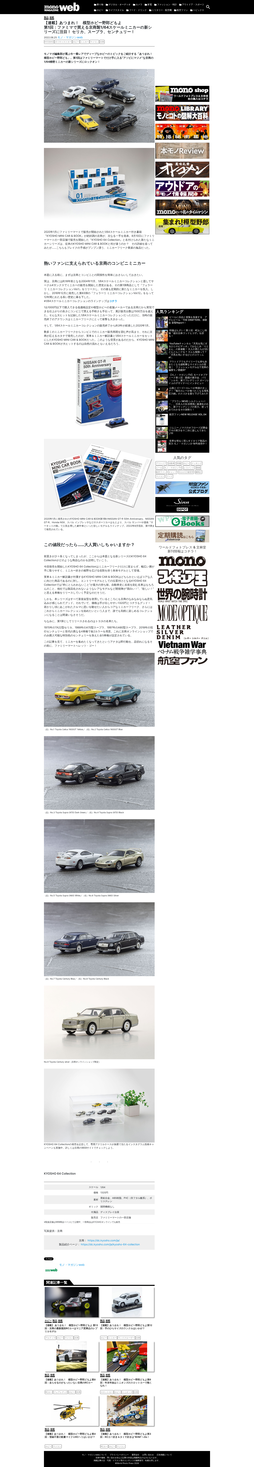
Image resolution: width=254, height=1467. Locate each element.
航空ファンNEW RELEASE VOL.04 (187, 414)
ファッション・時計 (167, 4)
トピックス (198, 10)
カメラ (139, 4)
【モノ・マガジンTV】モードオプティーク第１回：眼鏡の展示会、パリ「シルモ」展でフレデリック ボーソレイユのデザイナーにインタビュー (189, 379)
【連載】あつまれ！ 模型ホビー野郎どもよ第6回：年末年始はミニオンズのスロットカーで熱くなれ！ (126, 1382)
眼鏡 (198, 467)
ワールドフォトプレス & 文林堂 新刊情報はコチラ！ (182, 549)
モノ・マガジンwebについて (94, 1455)
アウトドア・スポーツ (193, 4)
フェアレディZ (60, 1392)
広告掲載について (164, 1455)
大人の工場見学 (186, 472)
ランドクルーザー (126, 1338)
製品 (46, 17)
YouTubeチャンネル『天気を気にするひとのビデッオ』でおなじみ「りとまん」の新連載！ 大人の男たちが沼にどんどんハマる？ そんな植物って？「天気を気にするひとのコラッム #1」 (189, 350)
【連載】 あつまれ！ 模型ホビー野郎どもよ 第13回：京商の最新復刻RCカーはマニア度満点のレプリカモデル (71, 1328)
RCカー (48, 1392)
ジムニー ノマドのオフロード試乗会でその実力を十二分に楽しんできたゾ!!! (188, 430)
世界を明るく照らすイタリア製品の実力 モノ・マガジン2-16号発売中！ (188, 442)
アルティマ (50, 1338)
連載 (51, 17)
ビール (159, 467)
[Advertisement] (182, 48)
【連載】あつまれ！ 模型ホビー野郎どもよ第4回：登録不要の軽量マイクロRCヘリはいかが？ (70, 1435)
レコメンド (189, 467)
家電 (149, 4)
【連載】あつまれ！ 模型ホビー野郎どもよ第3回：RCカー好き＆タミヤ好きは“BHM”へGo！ (125, 1435)
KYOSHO (49, 42)
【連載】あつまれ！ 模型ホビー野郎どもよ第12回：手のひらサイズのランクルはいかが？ (126, 1327)
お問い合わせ (148, 1455)
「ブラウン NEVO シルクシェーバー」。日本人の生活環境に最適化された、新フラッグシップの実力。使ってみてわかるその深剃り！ (189, 405)
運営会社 (135, 1455)
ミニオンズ (127, 1392)
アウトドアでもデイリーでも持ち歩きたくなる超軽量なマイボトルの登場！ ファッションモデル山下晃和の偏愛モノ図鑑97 (189, 366)
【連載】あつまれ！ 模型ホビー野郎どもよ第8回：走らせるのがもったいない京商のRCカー (70, 1381)
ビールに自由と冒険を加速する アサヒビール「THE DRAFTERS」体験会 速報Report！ (188, 320)
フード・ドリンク (138, 10)
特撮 (179, 463)
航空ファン (182, 10)
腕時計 (198, 472)
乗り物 (100, 4)
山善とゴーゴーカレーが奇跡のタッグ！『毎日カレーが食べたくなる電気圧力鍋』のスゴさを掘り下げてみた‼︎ (189, 390)
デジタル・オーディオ (119, 4)
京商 (102, 42)
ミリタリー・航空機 (162, 10)
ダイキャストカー (63, 42)
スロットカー (107, 1392)
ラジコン (94, 42)
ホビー (100, 10)
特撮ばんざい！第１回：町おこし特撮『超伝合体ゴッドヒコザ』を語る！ (188, 333)
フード (169, 476)
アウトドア (161, 463)
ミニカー (85, 42)
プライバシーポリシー (119, 1455)
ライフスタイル (116, 10)
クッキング (197, 463)
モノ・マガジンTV (173, 467)
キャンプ (172, 472)
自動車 (171, 463)
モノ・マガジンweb (70, 37)
